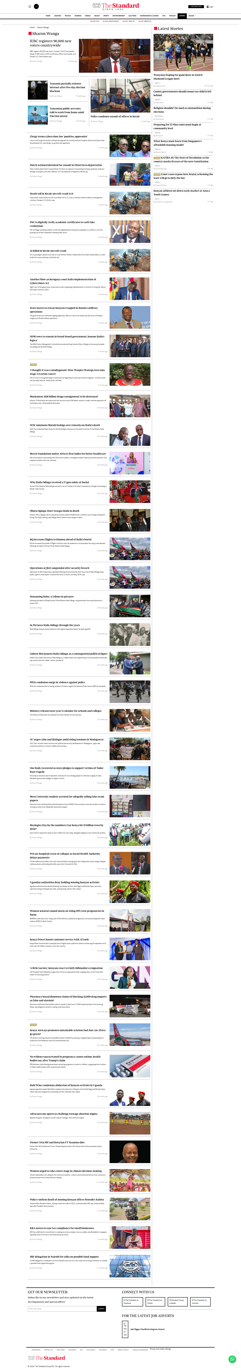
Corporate (36, 1350)
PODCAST (172, 16)
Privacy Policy (123, 1350)
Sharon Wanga (43, 28)
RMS (112, 1350)
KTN (163, 16)
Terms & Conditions (140, 1350)
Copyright (103, 1350)
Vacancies (72, 1350)
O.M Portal (91, 1350)
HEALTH (97, 16)
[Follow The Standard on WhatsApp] (232, 1359)
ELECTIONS (132, 16)
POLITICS (68, 16)
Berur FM (145, 21)
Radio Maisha (112, 21)
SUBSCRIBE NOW (196, 6)
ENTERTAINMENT (119, 16)
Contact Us (48, 1350)
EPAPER (182, 16)
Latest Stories (170, 28)
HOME (48, 16)
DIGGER (191, 16)
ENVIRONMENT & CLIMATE (149, 16)
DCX (81, 1350)
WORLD (88, 16)
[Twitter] (157, 1301)
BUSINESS (78, 16)
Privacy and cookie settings (160, 1349)
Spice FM (130, 21)
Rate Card (61, 1350)
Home (32, 28)
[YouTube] (201, 1301)
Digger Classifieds (141, 1329)
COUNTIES (57, 16)
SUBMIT (101, 1309)
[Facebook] (134, 1301)
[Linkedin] (179, 1301)
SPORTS (106, 16)
